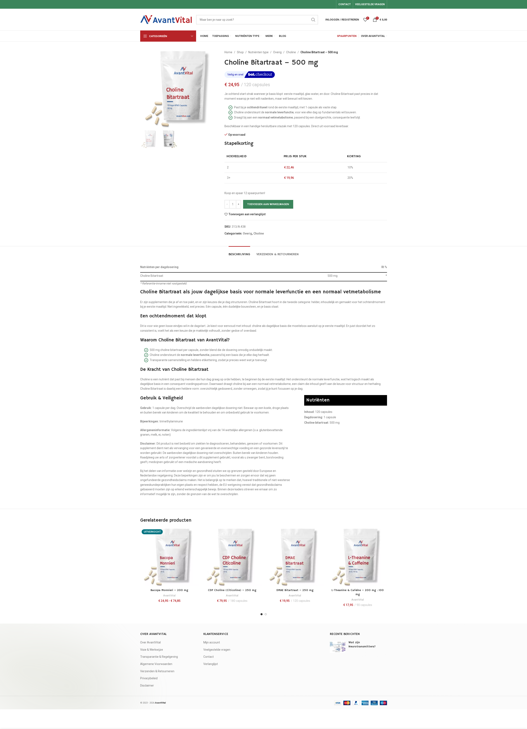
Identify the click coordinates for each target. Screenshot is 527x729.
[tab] (239, 252)
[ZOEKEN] (313, 19)
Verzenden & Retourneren (157, 671)
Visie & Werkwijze (151, 649)
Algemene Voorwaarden (156, 664)
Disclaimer (147, 685)
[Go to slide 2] (266, 614)
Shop (240, 52)
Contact (208, 656)
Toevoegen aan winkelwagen (268, 204)
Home (228, 52)
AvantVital (169, 595)
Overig (277, 52)
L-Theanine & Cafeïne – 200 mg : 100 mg (358, 592)
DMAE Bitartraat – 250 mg (295, 590)
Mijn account (211, 642)
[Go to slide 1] (261, 614)
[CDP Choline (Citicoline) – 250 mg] (232, 557)
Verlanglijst (210, 664)
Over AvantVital (150, 642)
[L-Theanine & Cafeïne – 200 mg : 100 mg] (357, 557)
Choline (291, 52)
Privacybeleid (149, 678)
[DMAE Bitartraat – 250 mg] (295, 557)
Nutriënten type (258, 52)
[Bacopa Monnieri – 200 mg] (169, 557)
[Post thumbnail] (337, 647)
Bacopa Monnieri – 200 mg (169, 590)
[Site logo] (166, 19)
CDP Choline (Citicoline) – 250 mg (232, 590)
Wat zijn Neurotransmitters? (362, 644)
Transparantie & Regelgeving (159, 656)
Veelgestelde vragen (216, 649)
